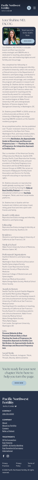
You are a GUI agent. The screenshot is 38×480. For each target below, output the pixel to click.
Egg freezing (7, 443)
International (7, 451)
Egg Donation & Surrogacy (12, 448)
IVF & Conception (9, 440)
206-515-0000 (8, 414)
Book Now (27, 41)
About (4, 423)
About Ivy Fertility (9, 426)
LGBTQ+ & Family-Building (12, 446)
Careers (5, 428)
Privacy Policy (18, 464)
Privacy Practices (5, 464)
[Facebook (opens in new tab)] (3, 456)
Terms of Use (31, 464)
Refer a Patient (8, 431)
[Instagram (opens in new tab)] (8, 456)
